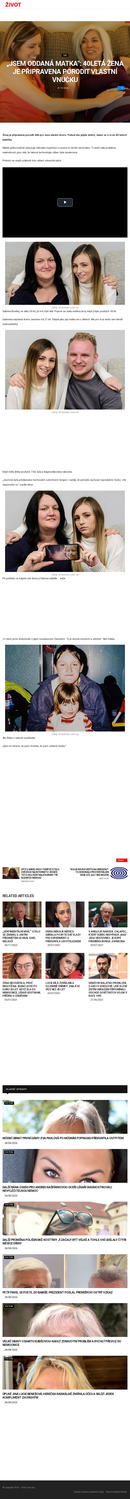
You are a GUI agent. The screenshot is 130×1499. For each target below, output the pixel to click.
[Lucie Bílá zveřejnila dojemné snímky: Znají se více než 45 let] (65, 966)
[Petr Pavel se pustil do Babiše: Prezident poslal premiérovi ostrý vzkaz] (65, 1271)
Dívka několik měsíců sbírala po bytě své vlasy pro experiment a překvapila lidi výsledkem (63, 936)
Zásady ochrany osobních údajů (89, 1492)
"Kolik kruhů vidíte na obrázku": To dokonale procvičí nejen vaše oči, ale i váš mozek (89, 874)
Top (65, 55)
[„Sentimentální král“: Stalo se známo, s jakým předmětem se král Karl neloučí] (22, 914)
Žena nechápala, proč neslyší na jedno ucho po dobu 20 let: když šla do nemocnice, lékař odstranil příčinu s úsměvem (22, 989)
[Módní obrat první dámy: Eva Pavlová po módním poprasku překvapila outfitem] (65, 1117)
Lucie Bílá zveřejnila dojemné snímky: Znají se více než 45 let (63, 986)
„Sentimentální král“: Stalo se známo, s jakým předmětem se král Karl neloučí (21, 936)
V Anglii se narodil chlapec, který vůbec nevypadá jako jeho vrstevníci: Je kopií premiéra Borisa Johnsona (108, 936)
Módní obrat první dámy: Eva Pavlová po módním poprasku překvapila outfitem (63, 1138)
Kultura (9, 1103)
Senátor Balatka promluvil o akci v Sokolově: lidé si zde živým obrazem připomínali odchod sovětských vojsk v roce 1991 (108, 989)
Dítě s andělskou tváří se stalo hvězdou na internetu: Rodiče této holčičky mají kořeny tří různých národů (40, 875)
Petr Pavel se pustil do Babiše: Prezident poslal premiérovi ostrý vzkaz (58, 1292)
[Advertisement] (65, 441)
